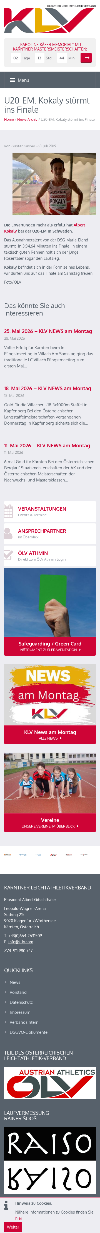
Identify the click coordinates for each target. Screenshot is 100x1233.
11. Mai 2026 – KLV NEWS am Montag (47, 445)
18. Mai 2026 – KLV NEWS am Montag (47, 388)
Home (9, 119)
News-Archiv (27, 119)
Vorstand (18, 992)
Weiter (13, 1227)
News (15, 982)
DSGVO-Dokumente (29, 1032)
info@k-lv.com (20, 941)
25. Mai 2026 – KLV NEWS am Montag (48, 331)
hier (18, 1218)
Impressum (20, 1012)
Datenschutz (21, 1002)
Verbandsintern (24, 1022)
